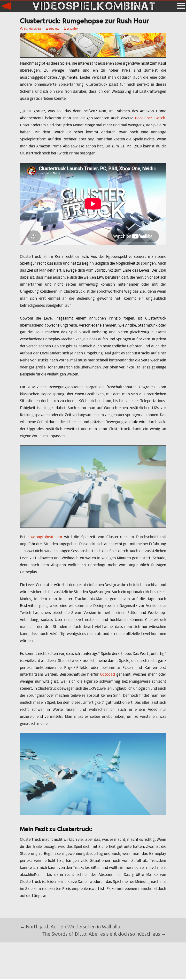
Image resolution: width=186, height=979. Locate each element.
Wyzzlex (72, 28)
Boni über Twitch (150, 118)
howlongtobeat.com (44, 536)
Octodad (107, 674)
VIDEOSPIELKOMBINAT (93, 6)
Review (54, 28)
